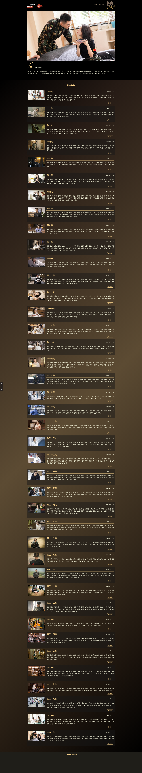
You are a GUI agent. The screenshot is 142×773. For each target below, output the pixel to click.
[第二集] (36, 112)
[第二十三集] (36, 458)
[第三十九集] (36, 719)
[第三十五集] (36, 654)
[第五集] (36, 162)
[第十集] (36, 245)
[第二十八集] (36, 542)
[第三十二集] (36, 606)
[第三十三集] (36, 624)
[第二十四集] (36, 475)
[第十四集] (36, 312)
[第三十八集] (36, 702)
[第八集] (36, 212)
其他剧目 (101, 5)
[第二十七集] (36, 525)
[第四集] (36, 145)
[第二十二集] (36, 441)
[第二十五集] (36, 491)
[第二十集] (36, 410)
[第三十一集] (36, 590)
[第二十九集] (36, 559)
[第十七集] (36, 362)
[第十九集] (36, 395)
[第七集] (36, 195)
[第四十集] (36, 736)
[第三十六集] (36, 671)
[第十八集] (36, 379)
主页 (95, 5)
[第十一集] (36, 262)
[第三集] (36, 128)
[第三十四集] (36, 637)
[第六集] (36, 178)
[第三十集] (36, 573)
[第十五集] (36, 329)
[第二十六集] (36, 508)
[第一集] (36, 95)
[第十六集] (36, 345)
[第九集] (36, 228)
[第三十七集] (36, 688)
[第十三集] (36, 295)
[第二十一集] (36, 425)
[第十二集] (36, 279)
